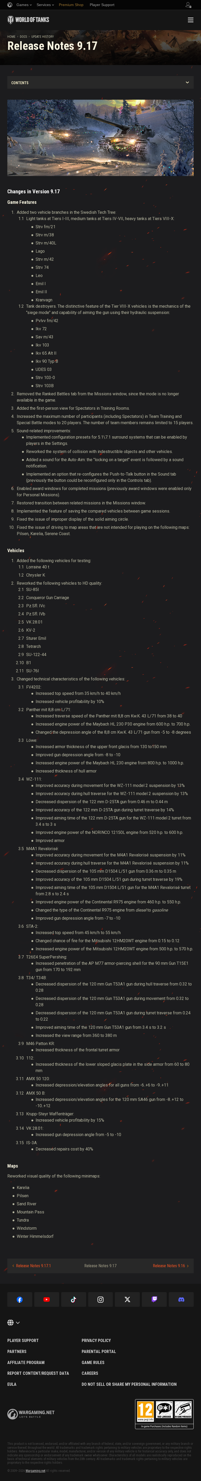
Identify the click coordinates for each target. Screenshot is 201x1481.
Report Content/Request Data (38, 1373)
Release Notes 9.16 (169, 1265)
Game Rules (93, 1362)
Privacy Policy (96, 1340)
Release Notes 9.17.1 (33, 1265)
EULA (11, 1384)
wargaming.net (30, 1414)
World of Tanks (28, 20)
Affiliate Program (25, 1362)
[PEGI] (164, 1414)
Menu (190, 20)
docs (23, 37)
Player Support (23, 1340)
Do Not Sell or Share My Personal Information (129, 1384)
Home (11, 37)
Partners (16, 1351)
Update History (42, 37)
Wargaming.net (35, 1471)
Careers (90, 1373)
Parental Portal (99, 1351)
